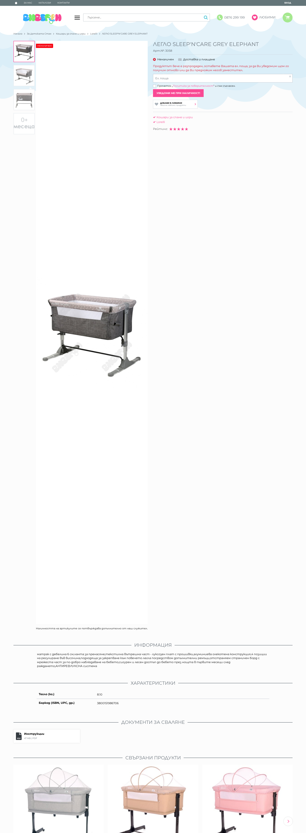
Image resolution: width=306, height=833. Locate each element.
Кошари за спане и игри (71, 33)
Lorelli (93, 33)
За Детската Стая (39, 33)
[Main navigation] (77, 17)
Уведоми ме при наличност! (178, 93)
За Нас (28, 2)
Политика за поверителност (193, 85)
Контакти (63, 2)
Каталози (45, 2)
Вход (287, 2)
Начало (17, 33)
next (288, 821)
